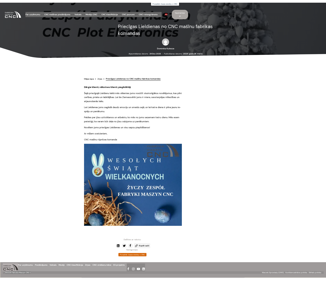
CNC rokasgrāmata (148, 14)
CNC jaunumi (128, 14)
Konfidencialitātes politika (296, 272)
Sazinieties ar (180, 14)
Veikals (78, 14)
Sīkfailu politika (315, 272)
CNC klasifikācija (109, 14)
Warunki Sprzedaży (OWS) (273, 272)
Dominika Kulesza (165, 48)
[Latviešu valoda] (167, 14)
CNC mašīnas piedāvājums (57, 14)
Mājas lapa (89, 79)
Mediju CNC (91, 14)
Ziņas (99, 79)
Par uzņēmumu (32, 14)
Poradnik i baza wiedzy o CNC (165, 4)
